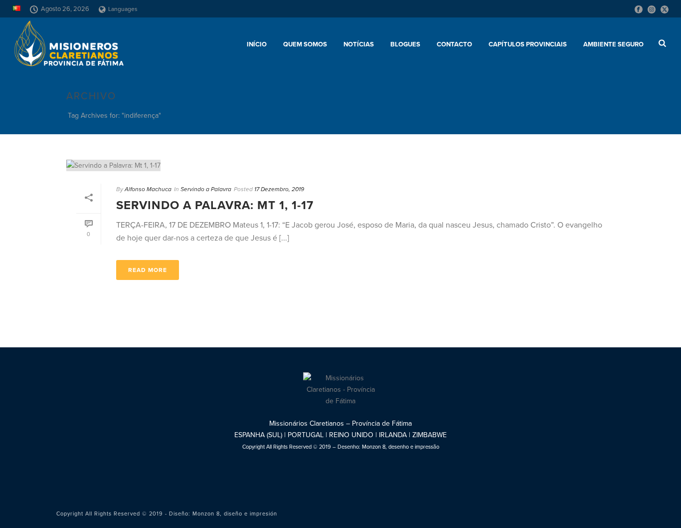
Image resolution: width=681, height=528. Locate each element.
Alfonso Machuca (148, 189)
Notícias (358, 44)
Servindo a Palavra (205, 189)
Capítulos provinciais (528, 44)
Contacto (454, 44)
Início (257, 44)
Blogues (405, 44)
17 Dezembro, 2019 (279, 189)
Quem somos (305, 44)
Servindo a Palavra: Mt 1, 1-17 (215, 205)
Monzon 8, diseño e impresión (234, 514)
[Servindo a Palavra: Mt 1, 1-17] (340, 165)
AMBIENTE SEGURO (613, 44)
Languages (123, 8)
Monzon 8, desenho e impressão (400, 447)
